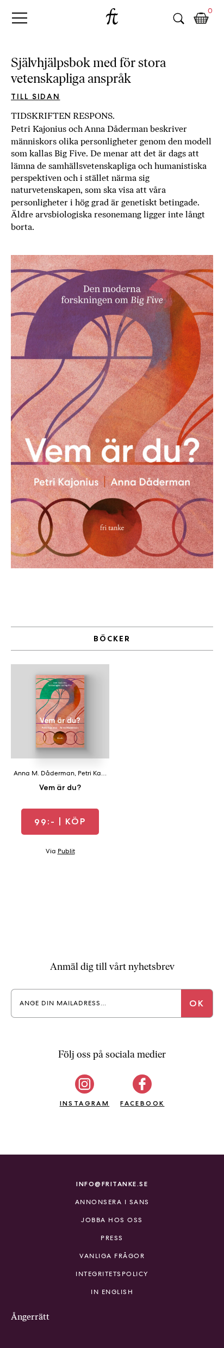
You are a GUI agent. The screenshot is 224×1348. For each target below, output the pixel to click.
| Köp (60, 821)
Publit (66, 851)
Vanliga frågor (112, 1256)
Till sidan (35, 96)
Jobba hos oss (112, 1220)
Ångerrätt (30, 1316)
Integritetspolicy (112, 1274)
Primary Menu (19, 18)
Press (112, 1238)
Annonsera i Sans (112, 1202)
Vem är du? (60, 787)
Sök (178, 18)
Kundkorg (201, 18)
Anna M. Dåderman (44, 773)
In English (112, 1292)
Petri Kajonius (98, 773)
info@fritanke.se (112, 1184)
